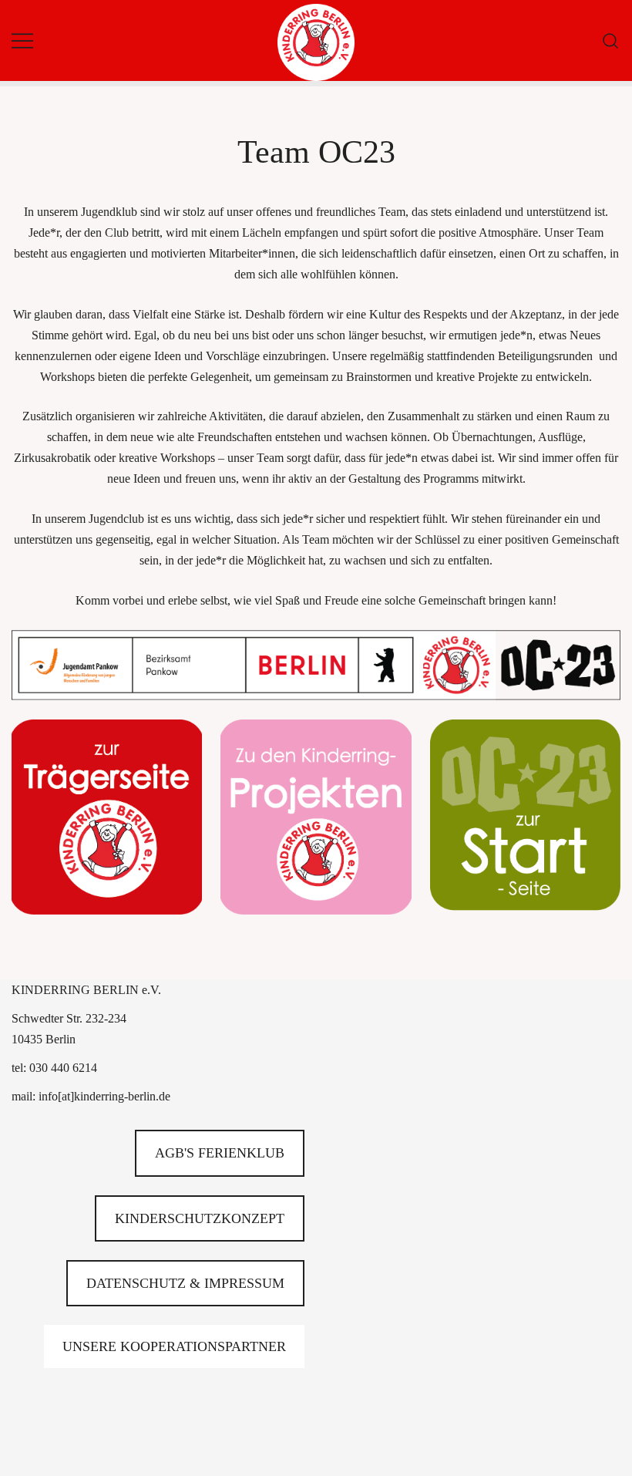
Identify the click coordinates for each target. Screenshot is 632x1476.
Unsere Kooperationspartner (174, 1346)
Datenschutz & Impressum (185, 1283)
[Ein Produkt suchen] (610, 40)
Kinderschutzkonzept (199, 1218)
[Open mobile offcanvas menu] (22, 40)
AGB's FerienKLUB (219, 1153)
